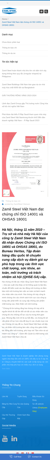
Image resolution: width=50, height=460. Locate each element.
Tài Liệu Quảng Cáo (23, 405)
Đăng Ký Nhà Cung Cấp (9, 405)
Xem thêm (6, 369)
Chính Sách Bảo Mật (23, 417)
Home (4, 19)
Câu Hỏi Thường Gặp (8, 417)
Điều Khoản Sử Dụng (38, 398)
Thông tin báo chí (9, 48)
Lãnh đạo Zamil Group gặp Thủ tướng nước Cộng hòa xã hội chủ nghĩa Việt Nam (25, 105)
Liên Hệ (5, 396)
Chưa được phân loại (11, 42)
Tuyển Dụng (22, 396)
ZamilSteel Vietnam (22, 204)
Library (39, 409)
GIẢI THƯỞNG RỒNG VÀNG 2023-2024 (19, 95)
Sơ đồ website (38, 404)
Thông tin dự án (8, 53)
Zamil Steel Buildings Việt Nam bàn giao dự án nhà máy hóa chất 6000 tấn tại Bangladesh (23, 86)
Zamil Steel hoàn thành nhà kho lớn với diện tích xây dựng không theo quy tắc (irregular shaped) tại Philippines (24, 73)
